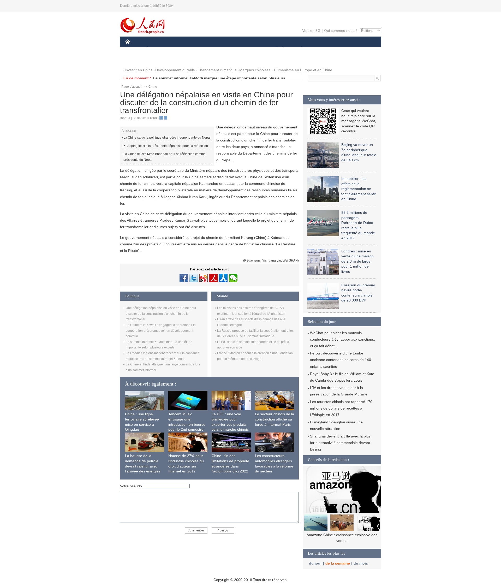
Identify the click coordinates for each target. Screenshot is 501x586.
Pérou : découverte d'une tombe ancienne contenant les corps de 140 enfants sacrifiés (340, 359)
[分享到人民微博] (213, 278)
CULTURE (251, 49)
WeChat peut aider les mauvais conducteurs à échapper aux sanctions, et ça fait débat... (342, 339)
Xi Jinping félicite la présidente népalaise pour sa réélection (165, 146)
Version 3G (311, 30)
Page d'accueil (131, 86)
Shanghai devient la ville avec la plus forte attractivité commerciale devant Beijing (340, 442)
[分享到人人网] (223, 278)
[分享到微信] (233, 278)
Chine (152, 86)
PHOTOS (136, 59)
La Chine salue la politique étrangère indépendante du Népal (167, 137)
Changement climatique (217, 70)
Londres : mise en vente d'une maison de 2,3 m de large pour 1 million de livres (357, 261)
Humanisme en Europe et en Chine (303, 70)
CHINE (134, 49)
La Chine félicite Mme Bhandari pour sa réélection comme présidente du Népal (164, 157)
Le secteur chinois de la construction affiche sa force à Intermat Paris (274, 419)
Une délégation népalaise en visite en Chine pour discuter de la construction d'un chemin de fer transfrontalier (161, 313)
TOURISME (342, 49)
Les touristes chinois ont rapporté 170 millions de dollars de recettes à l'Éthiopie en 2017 (341, 408)
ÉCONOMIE (157, 49)
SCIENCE (227, 49)
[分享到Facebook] (184, 278)
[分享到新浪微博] (203, 278)
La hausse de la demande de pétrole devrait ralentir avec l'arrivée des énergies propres (142, 466)
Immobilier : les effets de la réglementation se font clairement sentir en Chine (358, 188)
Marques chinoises (254, 70)
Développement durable (175, 70)
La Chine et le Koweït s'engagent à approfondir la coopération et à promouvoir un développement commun (161, 330)
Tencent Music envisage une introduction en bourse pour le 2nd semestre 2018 (186, 424)
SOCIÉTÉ (275, 49)
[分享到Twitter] (193, 278)
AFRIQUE (204, 49)
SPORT (319, 49)
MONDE (181, 49)
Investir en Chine (139, 70)
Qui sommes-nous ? (340, 30)
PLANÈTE (298, 49)
